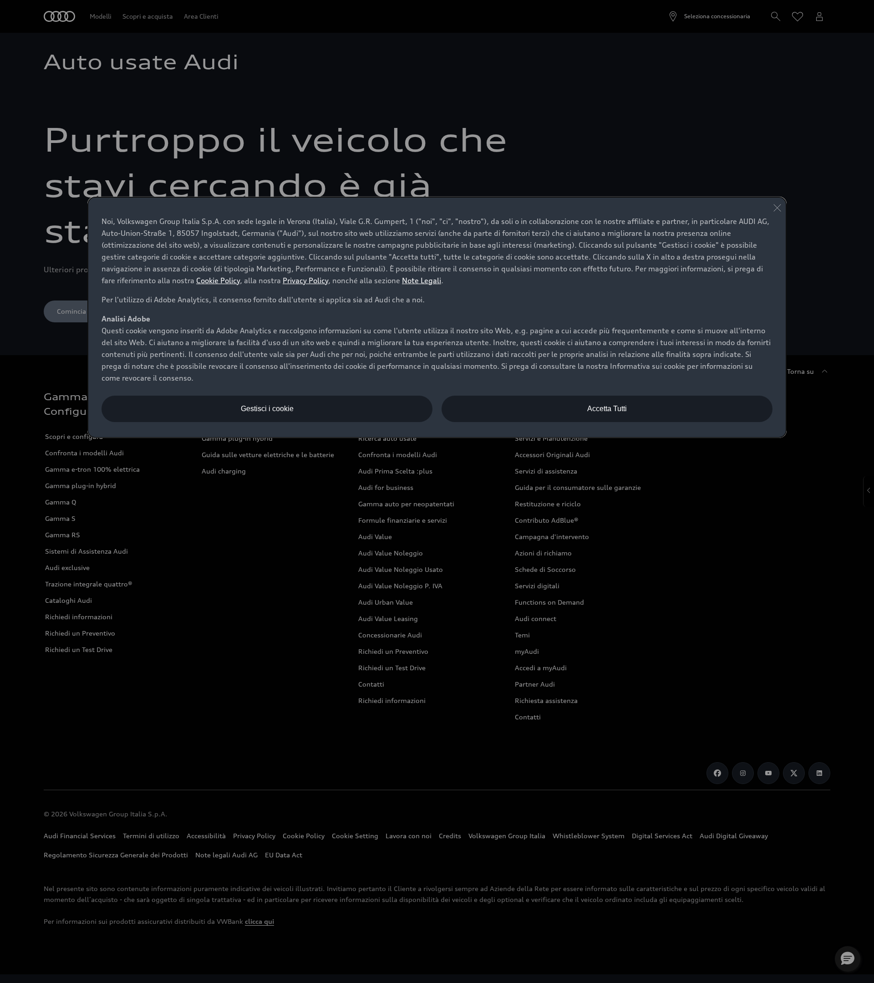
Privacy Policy (305, 280)
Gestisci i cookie (267, 409)
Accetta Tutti (607, 409)
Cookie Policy (218, 280)
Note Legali (421, 280)
